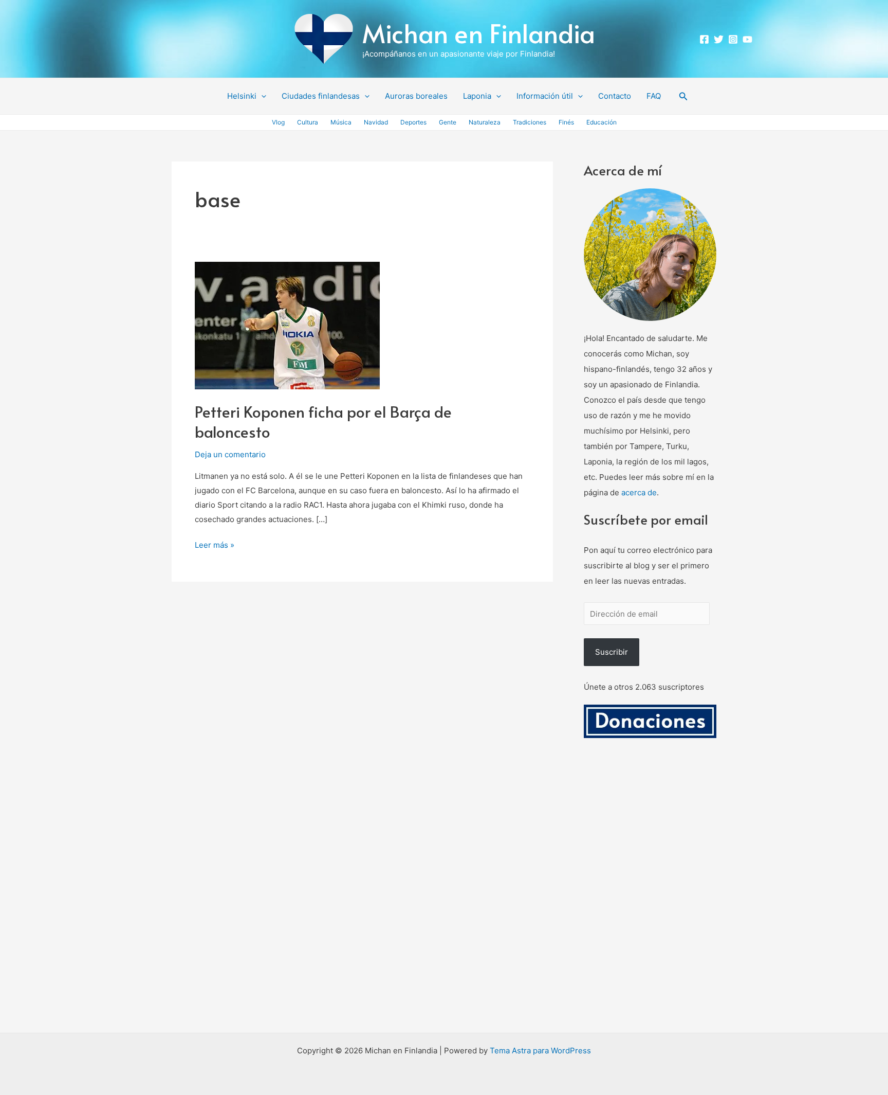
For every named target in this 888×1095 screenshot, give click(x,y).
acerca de (639, 492)
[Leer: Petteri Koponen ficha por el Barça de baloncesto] (287, 325)
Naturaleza (485, 122)
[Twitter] (719, 39)
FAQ (653, 96)
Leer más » (214, 544)
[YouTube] (747, 39)
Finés (566, 122)
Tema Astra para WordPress (540, 1050)
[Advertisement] (650, 897)
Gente (447, 122)
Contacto (614, 96)
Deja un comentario (230, 454)
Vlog (278, 122)
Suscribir (611, 652)
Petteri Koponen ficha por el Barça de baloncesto (323, 421)
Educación (601, 122)
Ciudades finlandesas (321, 96)
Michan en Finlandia (478, 32)
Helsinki (241, 96)
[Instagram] (733, 39)
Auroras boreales (416, 96)
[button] (261, 96)
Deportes (413, 122)
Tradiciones (529, 122)
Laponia (477, 96)
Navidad (376, 122)
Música (340, 122)
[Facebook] (704, 39)
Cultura (307, 122)
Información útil (544, 96)
